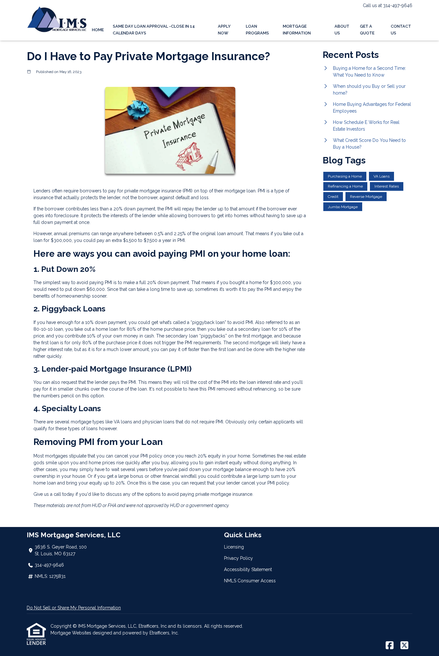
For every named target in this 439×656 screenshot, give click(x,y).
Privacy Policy (238, 558)
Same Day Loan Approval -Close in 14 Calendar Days (154, 29)
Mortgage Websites (71, 632)
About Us (342, 29)
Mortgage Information (297, 29)
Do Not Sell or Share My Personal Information (74, 607)
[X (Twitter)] (404, 646)
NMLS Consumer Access (250, 580)
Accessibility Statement (248, 569)
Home (98, 29)
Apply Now (224, 29)
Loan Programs (257, 29)
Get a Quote (367, 29)
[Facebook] (389, 646)
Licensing (234, 547)
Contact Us (401, 29)
